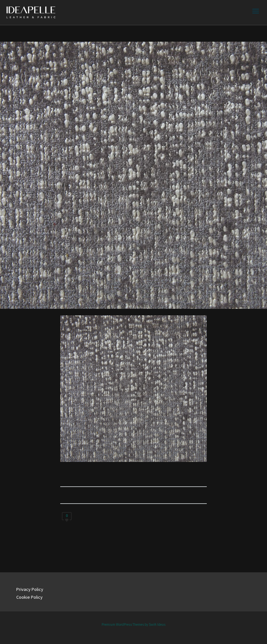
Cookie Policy (29, 597)
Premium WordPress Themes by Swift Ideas (133, 624)
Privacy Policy (29, 589)
